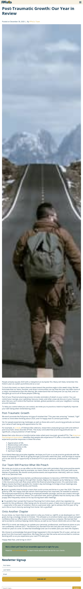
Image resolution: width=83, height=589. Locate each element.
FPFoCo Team (34, 21)
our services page (19, 550)
